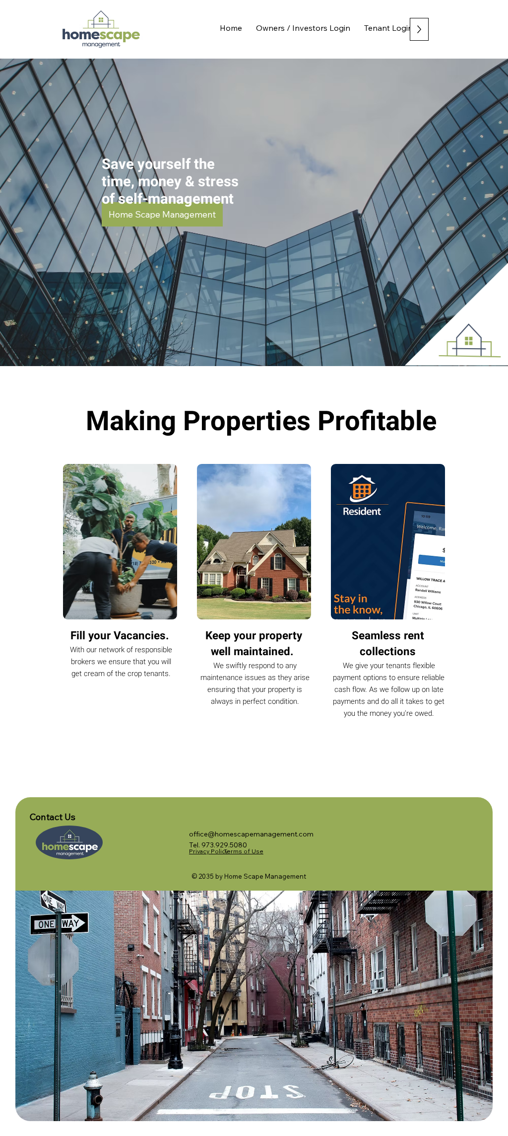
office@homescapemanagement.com (251, 834)
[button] (162, 214)
